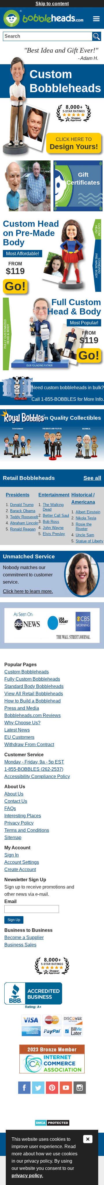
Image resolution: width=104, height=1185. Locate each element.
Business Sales (20, 944)
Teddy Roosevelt (24, 517)
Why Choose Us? (22, 722)
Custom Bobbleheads (26, 671)
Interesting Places (22, 815)
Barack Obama (22, 511)
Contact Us (15, 801)
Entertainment (53, 494)
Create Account (20, 869)
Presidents (17, 494)
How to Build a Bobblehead (32, 700)
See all (92, 478)
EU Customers (19, 737)
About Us (13, 793)
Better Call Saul (56, 515)
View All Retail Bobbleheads (33, 693)
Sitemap (12, 837)
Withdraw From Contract (29, 744)
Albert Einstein (88, 512)
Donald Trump (22, 505)
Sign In (11, 854)
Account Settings (21, 862)
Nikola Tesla (86, 518)
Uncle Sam (85, 535)
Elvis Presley (54, 534)
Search (12, 36)
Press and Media (21, 708)
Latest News (17, 730)
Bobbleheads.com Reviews (32, 715)
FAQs (10, 808)
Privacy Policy (19, 823)
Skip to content (52, 3)
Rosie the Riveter (84, 526)
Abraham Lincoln (24, 523)
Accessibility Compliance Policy (37, 776)
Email (10, 901)
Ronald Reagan (23, 529)
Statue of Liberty (89, 541)
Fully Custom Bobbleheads (32, 679)
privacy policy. (27, 1175)
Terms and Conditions (26, 830)
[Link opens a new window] (96, 18)
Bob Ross (51, 521)
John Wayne (53, 528)
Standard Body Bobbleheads (34, 686)
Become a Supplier (24, 937)
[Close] (87, 1139)
